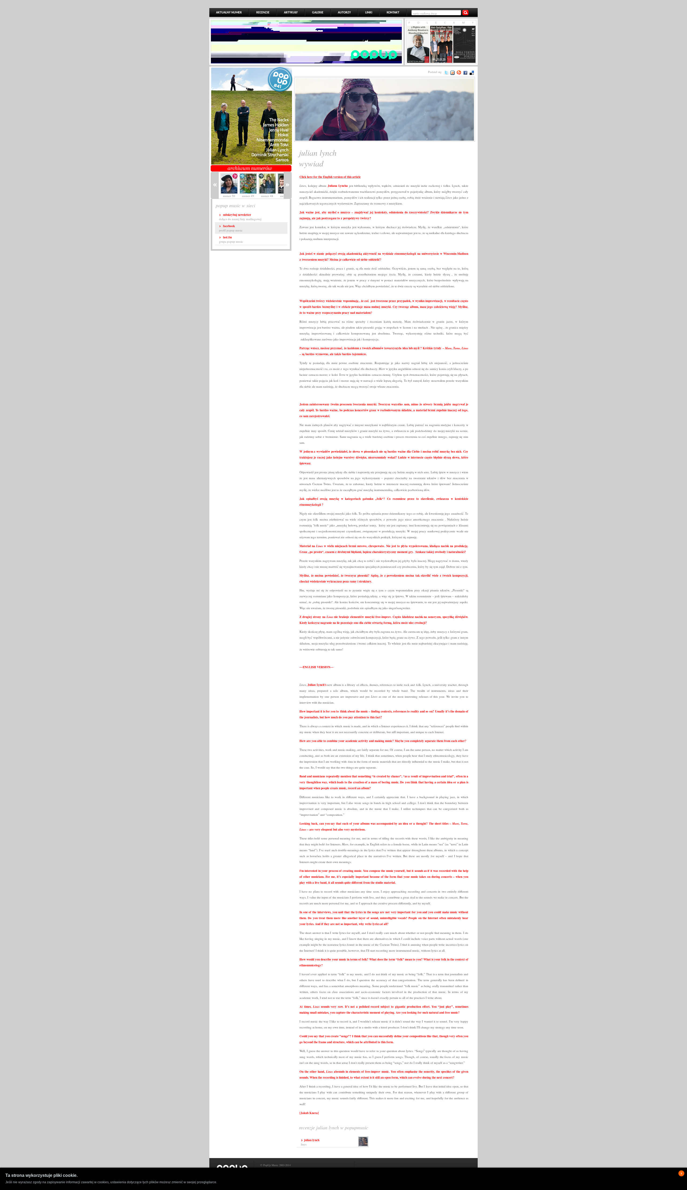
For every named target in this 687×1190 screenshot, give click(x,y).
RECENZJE (262, 12)
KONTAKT (393, 12)
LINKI (368, 12)
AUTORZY (344, 12)
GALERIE (317, 12)
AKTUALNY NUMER (229, 12)
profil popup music (231, 228)
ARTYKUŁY (291, 12)
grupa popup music (231, 239)
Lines (310, 1142)
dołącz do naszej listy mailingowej (240, 217)
